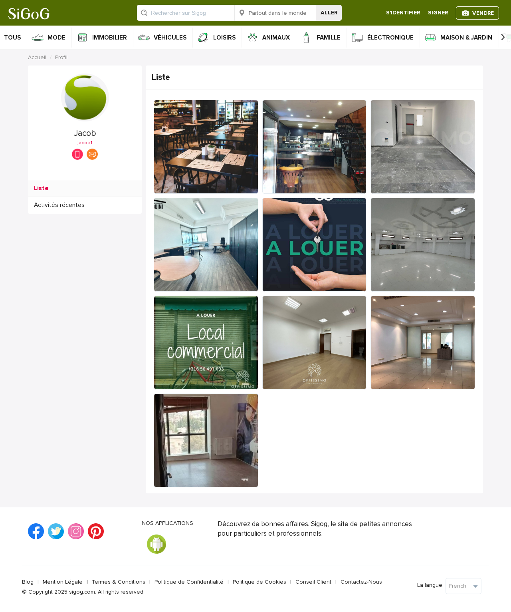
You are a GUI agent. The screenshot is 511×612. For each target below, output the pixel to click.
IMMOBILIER (109, 37)
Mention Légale (63, 581)
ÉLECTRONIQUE (390, 37)
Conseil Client (313, 581)
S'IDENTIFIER (403, 12)
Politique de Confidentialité (189, 581)
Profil (61, 57)
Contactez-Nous (361, 581)
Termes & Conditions (118, 581)
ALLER (329, 12)
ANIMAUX (276, 37)
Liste (41, 188)
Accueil (37, 57)
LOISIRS (224, 37)
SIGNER (438, 12)
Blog (28, 581)
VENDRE (483, 13)
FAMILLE (329, 37)
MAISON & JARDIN (466, 37)
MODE (56, 37)
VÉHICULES (170, 37)
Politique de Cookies (259, 581)
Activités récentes (59, 205)
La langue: (430, 585)
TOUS (12, 37)
